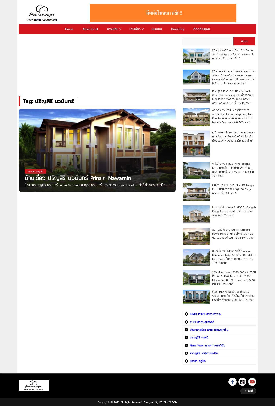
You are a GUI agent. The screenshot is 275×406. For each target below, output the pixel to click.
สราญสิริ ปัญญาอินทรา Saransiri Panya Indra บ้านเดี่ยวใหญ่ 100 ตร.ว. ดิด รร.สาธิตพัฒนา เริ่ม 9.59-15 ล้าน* (233, 234)
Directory (177, 29)
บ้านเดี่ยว (135, 29)
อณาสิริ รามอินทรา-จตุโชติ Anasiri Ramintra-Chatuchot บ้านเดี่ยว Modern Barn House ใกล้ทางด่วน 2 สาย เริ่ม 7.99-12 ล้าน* (234, 257)
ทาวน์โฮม (112, 29)
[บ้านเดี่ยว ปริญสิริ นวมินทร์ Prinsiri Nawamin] (97, 151)
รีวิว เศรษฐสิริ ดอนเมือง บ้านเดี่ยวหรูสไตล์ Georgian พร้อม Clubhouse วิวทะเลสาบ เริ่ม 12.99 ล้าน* (233, 54)
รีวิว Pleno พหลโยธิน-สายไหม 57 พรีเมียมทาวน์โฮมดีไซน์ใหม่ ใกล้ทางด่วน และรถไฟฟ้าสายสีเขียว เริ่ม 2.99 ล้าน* (233, 296)
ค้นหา (244, 41)
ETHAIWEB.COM (168, 402)
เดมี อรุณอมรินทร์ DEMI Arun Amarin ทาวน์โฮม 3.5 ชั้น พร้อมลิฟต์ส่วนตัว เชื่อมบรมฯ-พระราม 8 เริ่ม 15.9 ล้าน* (233, 136)
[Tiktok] (242, 382)
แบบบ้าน (157, 29)
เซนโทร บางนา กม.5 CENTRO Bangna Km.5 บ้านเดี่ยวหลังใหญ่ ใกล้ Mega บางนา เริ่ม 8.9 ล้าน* (233, 189)
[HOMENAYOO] (42, 13)
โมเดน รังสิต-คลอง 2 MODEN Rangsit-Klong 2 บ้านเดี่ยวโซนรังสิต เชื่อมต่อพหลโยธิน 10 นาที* (234, 211)
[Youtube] (252, 382)
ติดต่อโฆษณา (201, 29)
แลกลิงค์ (248, 391)
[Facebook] (232, 382)
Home (69, 29)
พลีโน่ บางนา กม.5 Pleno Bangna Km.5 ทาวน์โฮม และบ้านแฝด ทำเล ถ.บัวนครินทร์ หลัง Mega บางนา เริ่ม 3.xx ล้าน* (233, 170)
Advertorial (90, 29)
